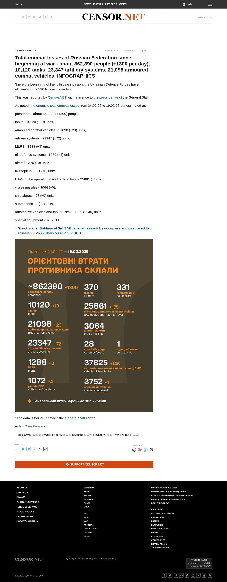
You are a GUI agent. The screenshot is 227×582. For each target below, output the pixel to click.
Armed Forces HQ (56, 434)
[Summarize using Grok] (151, 449)
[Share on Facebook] (17, 448)
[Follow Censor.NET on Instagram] (193, 575)
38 (144, 51)
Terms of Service (26, 507)
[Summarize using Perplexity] (145, 449)
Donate (20, 497)
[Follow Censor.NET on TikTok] (187, 575)
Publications (90, 529)
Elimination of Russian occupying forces (172, 495)
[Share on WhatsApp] (34, 448)
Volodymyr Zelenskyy (162, 514)
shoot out (156, 510)
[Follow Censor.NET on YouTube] (181, 575)
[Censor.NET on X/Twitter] (23, 17)
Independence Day (160, 503)
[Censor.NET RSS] (51, 17)
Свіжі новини (24, 516)
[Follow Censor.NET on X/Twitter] (170, 575)
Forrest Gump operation (164, 488)
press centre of (110, 97)
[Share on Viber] (40, 448)
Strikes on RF (158, 540)
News (87, 4)
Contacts (22, 492)
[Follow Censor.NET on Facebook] (164, 575)
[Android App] (40, 17)
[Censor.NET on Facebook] (17, 17)
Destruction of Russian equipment (169, 492)
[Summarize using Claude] (140, 449)
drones (155, 521)
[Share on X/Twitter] (23, 448)
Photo (31, 50)
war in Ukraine (127, 434)
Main (86, 521)
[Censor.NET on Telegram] (28, 17)
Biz (85, 514)
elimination (103, 434)
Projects (89, 525)
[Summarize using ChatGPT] (134, 449)
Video (123, 4)
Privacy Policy (25, 511)
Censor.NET (57, 97)
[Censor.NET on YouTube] (34, 17)
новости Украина (27, 521)
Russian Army (28, 434)
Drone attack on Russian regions (168, 499)
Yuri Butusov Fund (27, 502)
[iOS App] (45, 17)
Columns (88, 533)
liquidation (82, 434)
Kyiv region (157, 536)
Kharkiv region (159, 544)
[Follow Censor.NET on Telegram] (176, 575)
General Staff (75, 418)
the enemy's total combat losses (55, 105)
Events (98, 4)
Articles (111, 4)
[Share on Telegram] (28, 448)
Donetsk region (159, 529)
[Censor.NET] (113, 17)
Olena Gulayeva (35, 426)
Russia (154, 533)
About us (22, 487)
